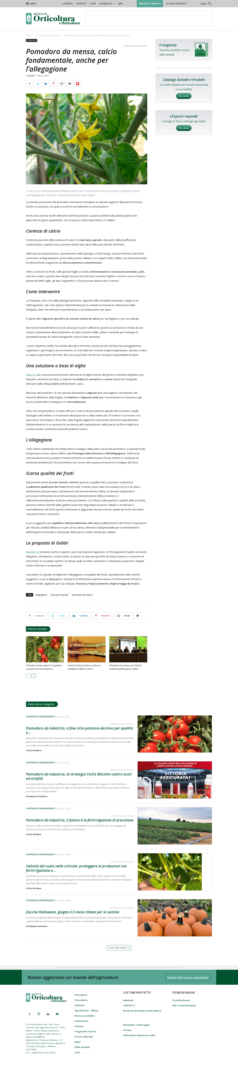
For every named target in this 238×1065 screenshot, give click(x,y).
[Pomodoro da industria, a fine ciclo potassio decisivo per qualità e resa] (175, 742)
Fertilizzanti (81, 1021)
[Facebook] (29, 1014)
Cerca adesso (183, 96)
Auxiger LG (33, 552)
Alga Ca (31, 374)
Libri (120, 3)
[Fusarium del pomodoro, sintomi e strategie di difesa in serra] (87, 649)
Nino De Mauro (34, 750)
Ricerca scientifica (85, 1015)
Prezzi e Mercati (84, 1036)
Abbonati (128, 1000)
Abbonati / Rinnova (150, 3)
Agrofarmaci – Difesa (86, 1010)
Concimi (79, 1026)
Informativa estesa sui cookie (139, 1035)
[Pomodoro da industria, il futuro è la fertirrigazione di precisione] (175, 834)
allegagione (41, 594)
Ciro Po (31, 75)
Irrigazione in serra (85, 1031)
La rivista (68, 3)
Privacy (127, 1030)
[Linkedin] (47, 1014)
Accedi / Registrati (176, 3)
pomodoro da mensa (82, 594)
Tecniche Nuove (181, 1000)
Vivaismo (80, 1005)
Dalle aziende (82, 1047)
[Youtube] (57, 1014)
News (78, 1041)
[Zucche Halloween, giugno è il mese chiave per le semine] (175, 926)
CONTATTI (81, 3)
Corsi (93, 3)
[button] (206, 4)
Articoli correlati (37, 629)
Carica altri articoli (118, 947)
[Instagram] (38, 1014)
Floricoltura (81, 1000)
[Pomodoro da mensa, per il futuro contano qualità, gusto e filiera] (128, 649)
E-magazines (184, 49)
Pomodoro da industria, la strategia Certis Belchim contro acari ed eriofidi (79, 776)
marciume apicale (59, 594)
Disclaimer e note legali (136, 1024)
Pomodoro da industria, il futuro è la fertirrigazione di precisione (80, 820)
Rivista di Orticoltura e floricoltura (142, 1010)
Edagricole (105, 3)
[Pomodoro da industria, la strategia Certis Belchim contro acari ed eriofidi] (175, 788)
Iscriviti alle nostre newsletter (188, 978)
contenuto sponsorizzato (47, 35)
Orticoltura (31, 40)
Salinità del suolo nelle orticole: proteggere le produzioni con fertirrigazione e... (76, 868)
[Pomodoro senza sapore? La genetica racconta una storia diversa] (45, 649)
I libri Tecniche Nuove (184, 1005)
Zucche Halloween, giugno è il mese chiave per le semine (72, 912)
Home (29, 35)
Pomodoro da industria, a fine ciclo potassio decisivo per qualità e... (79, 730)
